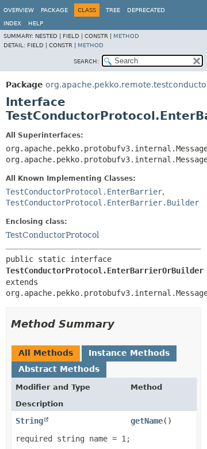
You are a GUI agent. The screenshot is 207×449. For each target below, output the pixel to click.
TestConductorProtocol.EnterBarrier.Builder (102, 202)
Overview (18, 10)
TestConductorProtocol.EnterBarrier (84, 191)
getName (147, 420)
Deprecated (146, 10)
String (29, 420)
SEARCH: (86, 61)
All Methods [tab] (45, 352)
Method (126, 36)
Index (12, 23)
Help (35, 23)
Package (54, 10)
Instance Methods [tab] (129, 352)
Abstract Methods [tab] (58, 369)
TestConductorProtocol (52, 234)
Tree (113, 10)
